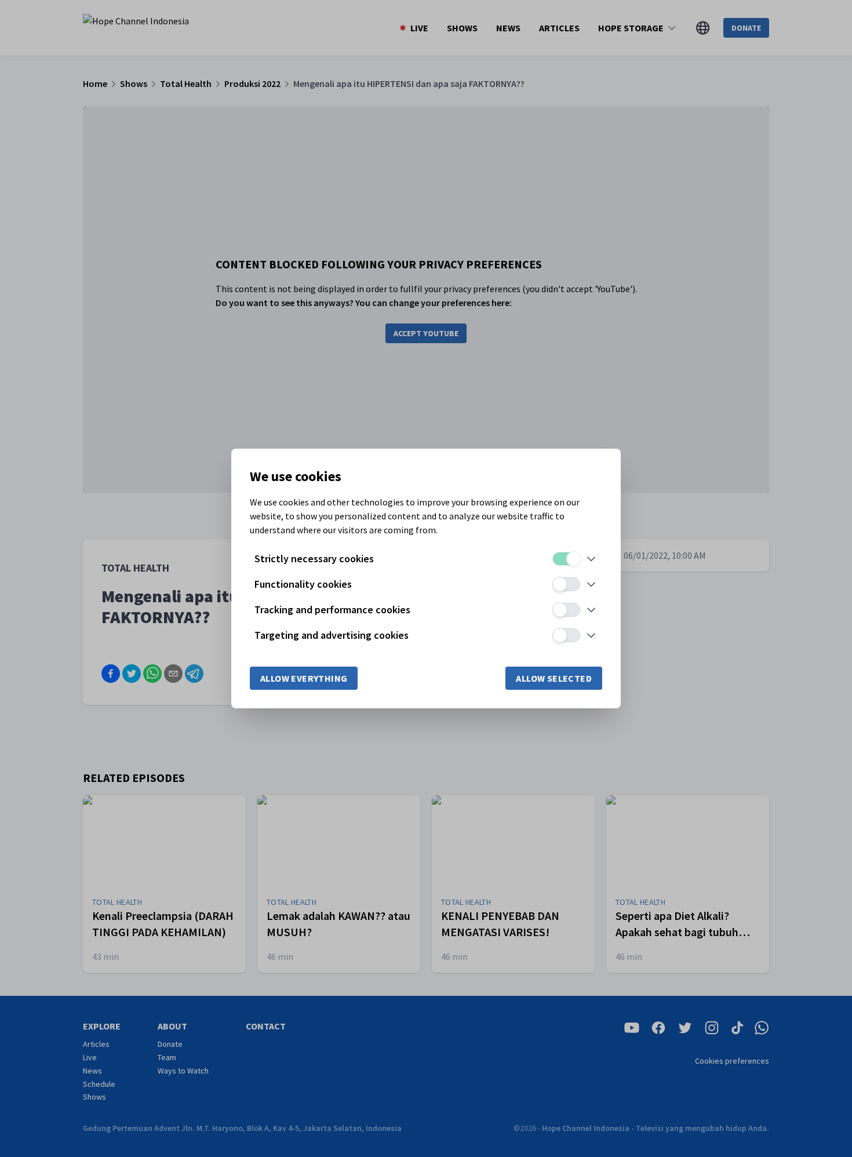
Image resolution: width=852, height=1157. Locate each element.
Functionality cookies (303, 584)
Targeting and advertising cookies (331, 635)
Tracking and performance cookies (332, 609)
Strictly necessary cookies (314, 558)
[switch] (566, 559)
